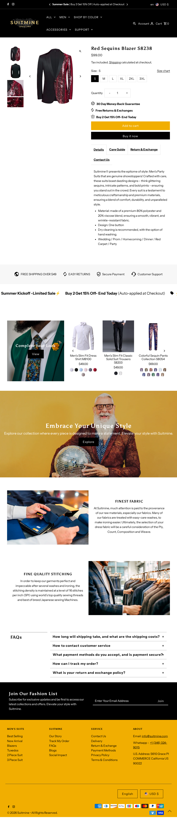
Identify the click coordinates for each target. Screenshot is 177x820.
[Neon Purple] (155, 370)
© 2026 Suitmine (18, 812)
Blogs (53, 750)
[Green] (146, 370)
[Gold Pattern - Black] (165, 370)
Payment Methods (103, 750)
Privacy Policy (100, 755)
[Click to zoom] (80, 51)
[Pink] (85, 370)
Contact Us (102, 159)
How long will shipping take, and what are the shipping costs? (106, 637)
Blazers (12, 745)
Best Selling (15, 736)
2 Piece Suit (14, 755)
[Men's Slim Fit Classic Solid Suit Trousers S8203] (118, 336)
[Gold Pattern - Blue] (148, 374)
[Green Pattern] (153, 374)
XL (122, 78)
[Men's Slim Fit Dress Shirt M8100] (83, 336)
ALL (49, 17)
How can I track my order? (75, 664)
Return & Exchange (144, 149)
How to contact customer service (81, 646)
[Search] (134, 23)
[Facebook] (8, 4)
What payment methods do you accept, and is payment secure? (108, 655)
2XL (131, 78)
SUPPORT (82, 29)
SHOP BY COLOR (86, 17)
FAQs (52, 745)
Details (99, 149)
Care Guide (117, 149)
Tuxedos (12, 750)
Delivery (96, 741)
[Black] (76, 370)
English (127, 794)
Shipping (115, 62)
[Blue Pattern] (144, 374)
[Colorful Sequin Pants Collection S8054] (153, 336)
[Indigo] (141, 370)
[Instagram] (12, 4)
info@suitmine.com (155, 736)
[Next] (127, 4)
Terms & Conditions (104, 760)
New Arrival (14, 741)
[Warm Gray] (83, 374)
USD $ (164, 4)
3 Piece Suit (15, 760)
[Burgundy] (151, 370)
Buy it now (130, 136)
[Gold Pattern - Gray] (162, 374)
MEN (62, 17)
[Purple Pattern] (158, 374)
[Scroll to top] (170, 811)
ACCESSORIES (56, 29)
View (35, 354)
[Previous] (50, 4)
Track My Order (59, 741)
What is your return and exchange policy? (89, 673)
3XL (142, 78)
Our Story (55, 736)
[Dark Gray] (90, 370)
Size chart (163, 71)
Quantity (97, 93)
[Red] (95, 370)
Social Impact (58, 755)
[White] (71, 370)
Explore (88, 442)
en (152, 4)
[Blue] (81, 370)
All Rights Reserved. (44, 812)
